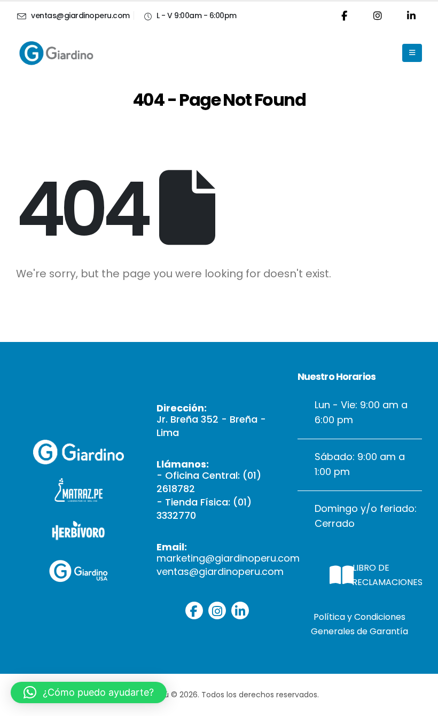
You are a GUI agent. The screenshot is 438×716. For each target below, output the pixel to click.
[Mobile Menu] (412, 53)
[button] (89, 692)
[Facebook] (344, 15)
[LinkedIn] (411, 15)
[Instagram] (377, 15)
